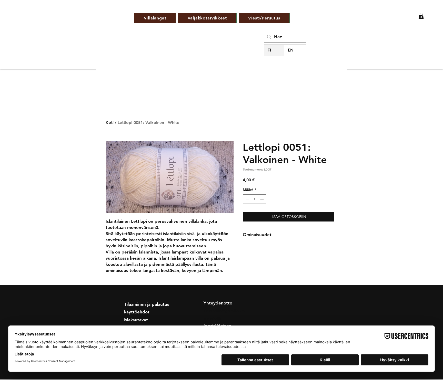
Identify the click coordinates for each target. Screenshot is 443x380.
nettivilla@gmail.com (224, 310)
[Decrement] (247, 199)
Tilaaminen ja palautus (146, 304)
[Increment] (262, 199)
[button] (421, 16)
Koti (110, 122)
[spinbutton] (254, 199)
